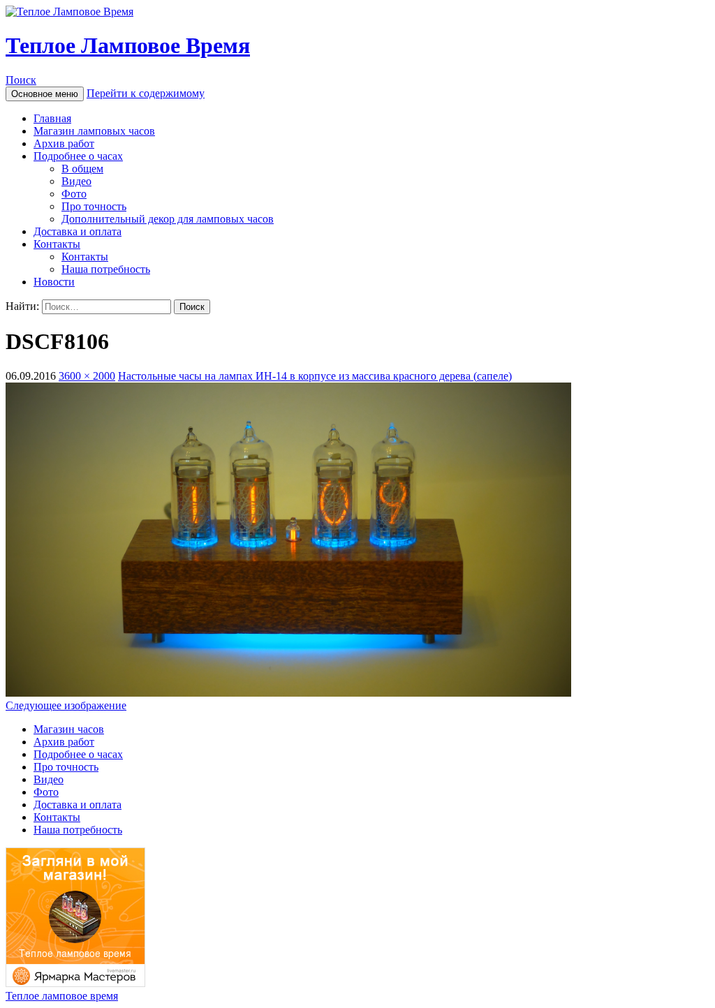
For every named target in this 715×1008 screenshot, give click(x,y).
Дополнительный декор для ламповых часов (167, 219)
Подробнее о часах (78, 156)
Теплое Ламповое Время (128, 45)
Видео (76, 181)
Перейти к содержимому (146, 93)
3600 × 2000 (87, 376)
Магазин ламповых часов (94, 131)
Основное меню (44, 94)
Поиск (21, 80)
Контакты (57, 244)
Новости (54, 282)
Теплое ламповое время (62, 996)
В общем (82, 169)
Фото (74, 194)
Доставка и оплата (77, 231)
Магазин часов (69, 729)
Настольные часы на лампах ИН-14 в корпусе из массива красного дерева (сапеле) (315, 376)
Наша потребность (105, 269)
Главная (52, 118)
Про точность (93, 206)
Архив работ (64, 143)
